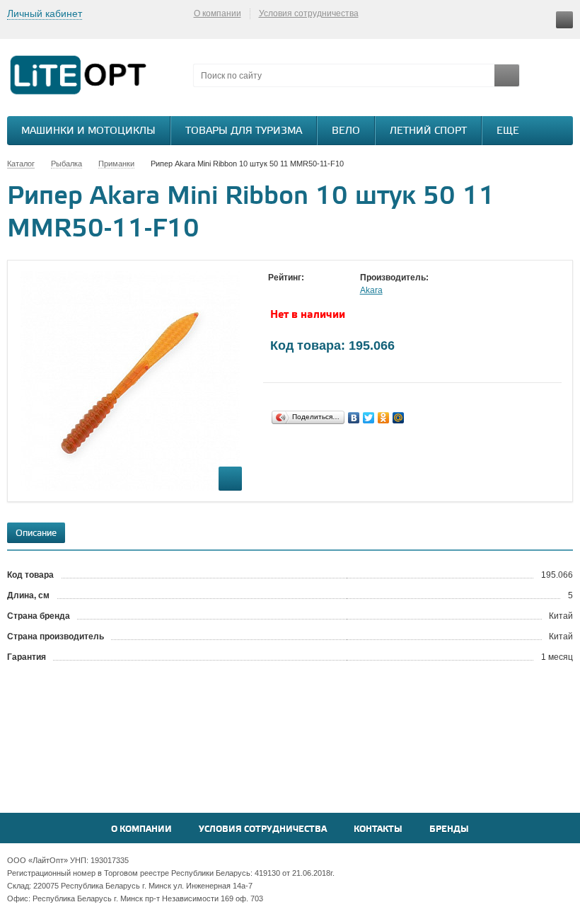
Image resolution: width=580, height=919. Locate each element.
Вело (346, 131)
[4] (318, 291)
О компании (217, 13)
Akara (371, 290)
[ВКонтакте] (354, 418)
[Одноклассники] (383, 418)
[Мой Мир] (398, 418)
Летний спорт (428, 131)
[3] (303, 291)
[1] (275, 291)
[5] (332, 291)
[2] (289, 291)
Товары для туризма (243, 131)
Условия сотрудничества (309, 13)
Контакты (378, 829)
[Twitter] (368, 418)
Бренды (449, 829)
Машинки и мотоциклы (88, 131)
